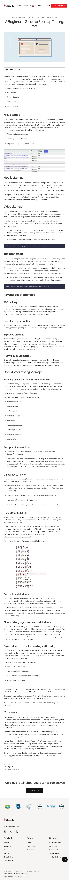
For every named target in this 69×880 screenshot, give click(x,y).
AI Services (53, 846)
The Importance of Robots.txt (33, 541)
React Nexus (31, 846)
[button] (18, 5)
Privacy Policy (7, 871)
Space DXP (7, 846)
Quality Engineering (56, 857)
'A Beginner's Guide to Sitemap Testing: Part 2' (25, 741)
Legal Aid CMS (9, 860)
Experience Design (55, 850)
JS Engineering (54, 853)
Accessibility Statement (32, 871)
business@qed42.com (12, 826)
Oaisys (29, 843)
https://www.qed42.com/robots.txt (17, 537)
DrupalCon (30, 850)
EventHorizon (8, 857)
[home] (9, 5)
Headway (7, 853)
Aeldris (6, 843)
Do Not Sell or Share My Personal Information (15, 873)
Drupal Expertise (55, 843)
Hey (5, 850)
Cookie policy (18, 871)
